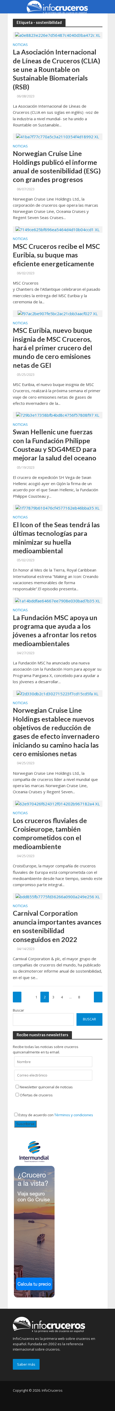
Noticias (20, 45)
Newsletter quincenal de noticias (46, 1087)
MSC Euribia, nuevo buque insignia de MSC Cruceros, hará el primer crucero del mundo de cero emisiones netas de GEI (52, 347)
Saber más (26, 1364)
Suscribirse (25, 1123)
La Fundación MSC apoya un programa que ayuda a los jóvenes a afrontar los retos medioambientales (55, 630)
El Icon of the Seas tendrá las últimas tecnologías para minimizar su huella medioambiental (56, 538)
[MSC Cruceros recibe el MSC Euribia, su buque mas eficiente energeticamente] (57, 229)
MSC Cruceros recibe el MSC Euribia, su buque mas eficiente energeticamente (56, 255)
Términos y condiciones (73, 1114)
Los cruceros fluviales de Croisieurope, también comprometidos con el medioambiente (50, 833)
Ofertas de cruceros (36, 1095)
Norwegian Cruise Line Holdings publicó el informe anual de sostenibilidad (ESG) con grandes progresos (57, 166)
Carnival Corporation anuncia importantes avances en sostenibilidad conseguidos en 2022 (57, 926)
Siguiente (98, 997)
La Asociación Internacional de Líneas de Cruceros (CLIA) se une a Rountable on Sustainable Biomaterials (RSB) (56, 69)
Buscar (18, 1010)
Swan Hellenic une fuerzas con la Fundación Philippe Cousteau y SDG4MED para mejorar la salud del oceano (54, 445)
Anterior (17, 997)
